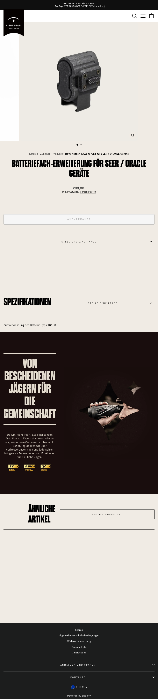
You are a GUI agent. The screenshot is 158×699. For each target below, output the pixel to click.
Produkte (57, 153)
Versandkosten (88, 191)
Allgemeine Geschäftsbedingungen (79, 635)
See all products (106, 514)
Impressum (79, 652)
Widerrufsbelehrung (79, 641)
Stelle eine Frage (103, 303)
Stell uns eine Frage (79, 241)
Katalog (33, 153)
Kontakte (78, 677)
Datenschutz (79, 646)
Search (79, 629)
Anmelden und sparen (78, 664)
